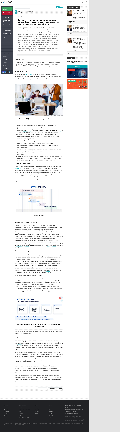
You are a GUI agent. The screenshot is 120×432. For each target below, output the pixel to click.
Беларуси (48, 62)
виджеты (24, 233)
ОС (19, 281)
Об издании (37, 408)
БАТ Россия (40, 340)
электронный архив (27, 140)
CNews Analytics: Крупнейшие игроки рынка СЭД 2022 (77, 62)
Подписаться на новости (55, 388)
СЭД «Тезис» (28, 74)
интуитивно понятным (44, 244)
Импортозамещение (7, 40)
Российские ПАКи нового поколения (7, 34)
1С (29, 358)
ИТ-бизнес (5, 62)
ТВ (58, 2)
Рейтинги (5, 65)
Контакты (37, 413)
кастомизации (49, 227)
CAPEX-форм (47, 270)
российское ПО (39, 174)
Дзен (50, 417)
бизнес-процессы (53, 119)
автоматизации (56, 379)
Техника (21, 413)
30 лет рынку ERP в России (6, 25)
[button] (82, 2)
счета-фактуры (27, 130)
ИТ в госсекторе (6, 47)
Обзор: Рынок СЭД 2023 (25, 12)
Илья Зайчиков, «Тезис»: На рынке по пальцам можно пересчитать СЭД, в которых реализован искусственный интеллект (79, 28)
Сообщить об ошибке (72, 411)
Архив (5, 415)
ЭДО (16, 372)
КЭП (24, 158)
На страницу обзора (23, 7)
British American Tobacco (22, 245)
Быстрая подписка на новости (74, 405)
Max (49, 408)
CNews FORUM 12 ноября (6, 8)
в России (42, 62)
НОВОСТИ (22, 2)
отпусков (58, 153)
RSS (68, 407)
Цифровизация (6, 37)
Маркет (21, 411)
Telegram (51, 415)
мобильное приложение (34, 265)
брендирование (51, 245)
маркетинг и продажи (42, 68)
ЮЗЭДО (38, 136)
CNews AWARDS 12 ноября (6, 13)
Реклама (37, 409)
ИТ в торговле (6, 53)
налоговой (20, 143)
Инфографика (6, 68)
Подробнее (77, 66)
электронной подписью (47, 134)
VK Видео (51, 411)
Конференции (22, 408)
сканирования (24, 256)
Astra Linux (17, 176)
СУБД (21, 281)
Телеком (5, 56)
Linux (18, 356)
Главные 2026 (7, 29)
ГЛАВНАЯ (17, 2)
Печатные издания (24, 417)
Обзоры (6, 413)
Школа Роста (6, 17)
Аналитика (29, 2)
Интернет (5, 59)
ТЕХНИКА (50, 2)
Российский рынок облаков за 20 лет (7, 21)
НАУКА (54, 2)
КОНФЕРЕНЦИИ (37, 2)
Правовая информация (72, 413)
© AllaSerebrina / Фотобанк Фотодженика (54, 115)
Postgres (51, 356)
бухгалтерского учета (45, 132)
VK (49, 409)
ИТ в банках (5, 50)
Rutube (50, 413)
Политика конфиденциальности (75, 409)
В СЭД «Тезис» (21, 125)
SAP (36, 261)
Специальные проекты (24, 409)
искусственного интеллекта (43, 381)
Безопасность (6, 44)
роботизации (30, 381)
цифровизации (19, 343)
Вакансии (37, 411)
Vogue (56, 64)
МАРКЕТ (44, 2)
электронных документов (21, 370)
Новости (6, 408)
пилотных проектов (45, 379)
